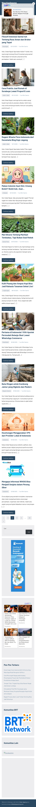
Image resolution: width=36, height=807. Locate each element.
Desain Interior (7, 391)
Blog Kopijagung (9, 3)
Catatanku (5, 440)
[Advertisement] (18, 777)
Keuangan (5, 46)
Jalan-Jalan (6, 95)
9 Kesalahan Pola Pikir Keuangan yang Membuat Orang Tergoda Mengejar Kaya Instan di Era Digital (18, 691)
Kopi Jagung (23, 802)
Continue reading (8, 65)
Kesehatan (6, 342)
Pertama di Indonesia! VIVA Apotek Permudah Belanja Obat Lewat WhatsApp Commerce (18, 335)
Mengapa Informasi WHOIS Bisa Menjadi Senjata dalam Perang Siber (16, 484)
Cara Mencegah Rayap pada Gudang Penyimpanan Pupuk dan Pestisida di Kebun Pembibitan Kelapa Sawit (17, 678)
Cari (5, 528)
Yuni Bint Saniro (23, 46)
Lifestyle (5, 193)
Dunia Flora (6, 241)
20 (29, 518)
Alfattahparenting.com (17, 804)
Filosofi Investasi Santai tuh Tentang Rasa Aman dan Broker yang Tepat (16, 39)
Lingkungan (6, 290)
